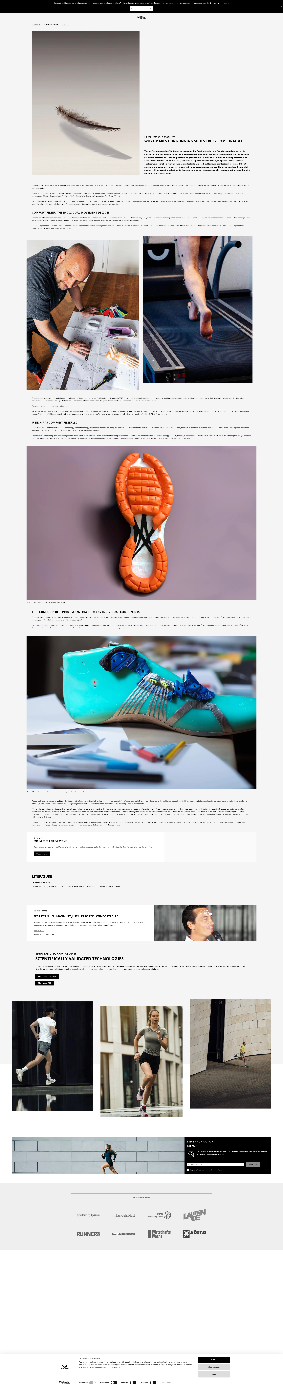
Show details (166, 1383)
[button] (253, 1164)
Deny (214, 1374)
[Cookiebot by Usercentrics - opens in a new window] (64, 1382)
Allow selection (214, 1367)
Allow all (214, 1360)
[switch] (114, 1382)
